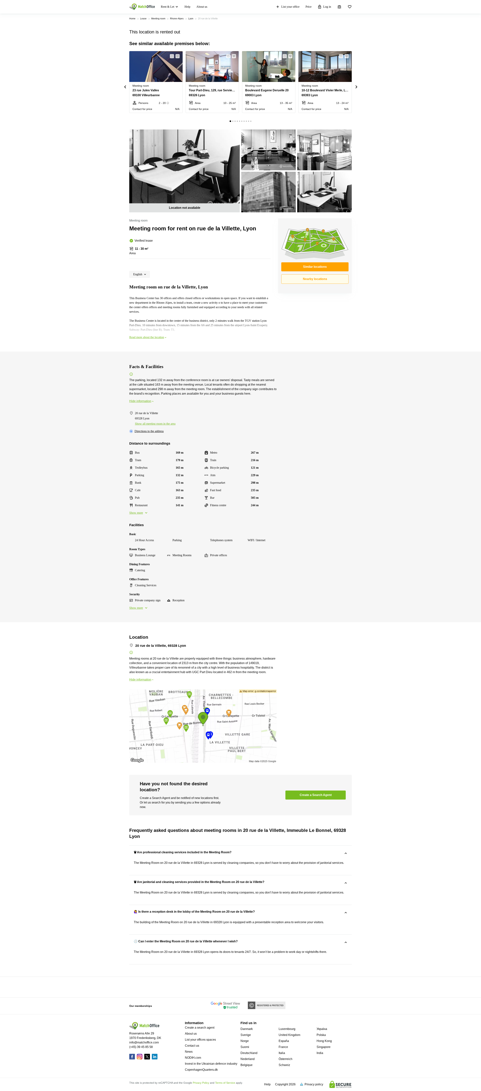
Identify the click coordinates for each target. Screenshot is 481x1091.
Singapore (323, 1047)
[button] (171, 56)
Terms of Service (225, 1082)
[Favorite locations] (350, 7)
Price (309, 6)
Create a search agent (199, 1027)
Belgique (246, 1065)
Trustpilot (134, 986)
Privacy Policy (201, 1082)
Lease (143, 18)
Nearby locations (315, 279)
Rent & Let (167, 6)
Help (187, 6)
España (284, 1041)
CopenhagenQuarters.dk (201, 1069)
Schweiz (284, 1065)
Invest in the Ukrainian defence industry (211, 1063)
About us (201, 6)
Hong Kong (324, 1041)
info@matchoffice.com (144, 1042)
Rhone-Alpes (177, 18)
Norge (244, 1041)
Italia (282, 1053)
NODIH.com (193, 1057)
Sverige (245, 1035)
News (189, 1051)
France (283, 1047)
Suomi (244, 1047)
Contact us (192, 1045)
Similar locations (315, 266)
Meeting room (158, 18)
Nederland (247, 1059)
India (320, 1053)
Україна (322, 1028)
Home (132, 18)
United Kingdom (289, 1035)
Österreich (285, 1059)
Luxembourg (287, 1028)
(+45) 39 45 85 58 (141, 1047)
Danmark (246, 1028)
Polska (321, 1035)
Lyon (190, 18)
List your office (290, 6)
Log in (327, 6)
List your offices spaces (200, 1039)
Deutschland (248, 1053)
